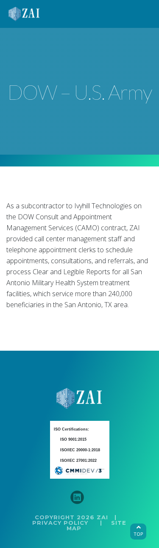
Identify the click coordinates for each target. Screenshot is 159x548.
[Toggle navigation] (142, 14)
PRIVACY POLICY (60, 522)
